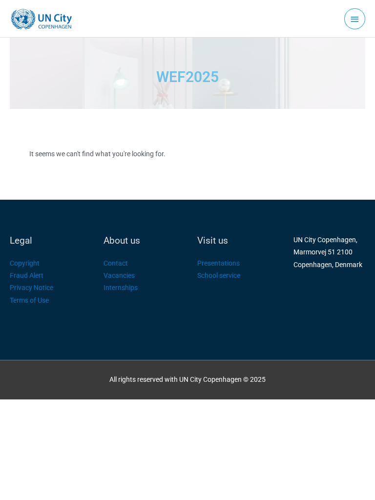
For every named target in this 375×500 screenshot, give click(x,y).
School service (218, 275)
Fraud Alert (26, 275)
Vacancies (119, 275)
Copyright (25, 263)
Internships (121, 288)
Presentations (218, 263)
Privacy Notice (31, 288)
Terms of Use (29, 300)
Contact (116, 263)
